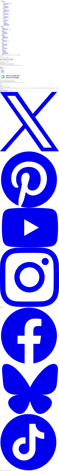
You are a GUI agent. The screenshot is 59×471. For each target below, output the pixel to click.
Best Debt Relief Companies (6, 24)
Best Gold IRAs (5, 22)
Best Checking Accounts (4, 44)
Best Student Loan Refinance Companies (8, 3)
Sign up (3, 26)
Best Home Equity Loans (6, 9)
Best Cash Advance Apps (6, 6)
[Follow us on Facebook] (29, 363)
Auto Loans (4, 18)
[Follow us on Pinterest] (29, 207)
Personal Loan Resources (6, 7)
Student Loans (2, 27)
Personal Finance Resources (6, 25)
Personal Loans (3, 31)
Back (2, 30)
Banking (2, 42)
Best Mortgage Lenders (6, 13)
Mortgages (4, 12)
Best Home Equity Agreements (7, 10)
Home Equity (4, 8)
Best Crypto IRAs (4, 51)
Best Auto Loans (4, 47)
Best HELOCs (3, 36)
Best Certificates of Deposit (6, 17)
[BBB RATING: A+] (6, 470)
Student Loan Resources (6, 4)
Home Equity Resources (6, 11)
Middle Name (1, 83)
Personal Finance (4, 21)
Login (2, 26)
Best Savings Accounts (6, 16)
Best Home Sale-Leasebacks (5, 37)
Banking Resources (4, 45)
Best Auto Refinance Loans (6, 20)
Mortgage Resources (6, 14)
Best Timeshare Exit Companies (5, 53)
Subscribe (1, 67)
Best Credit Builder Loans (5, 33)
